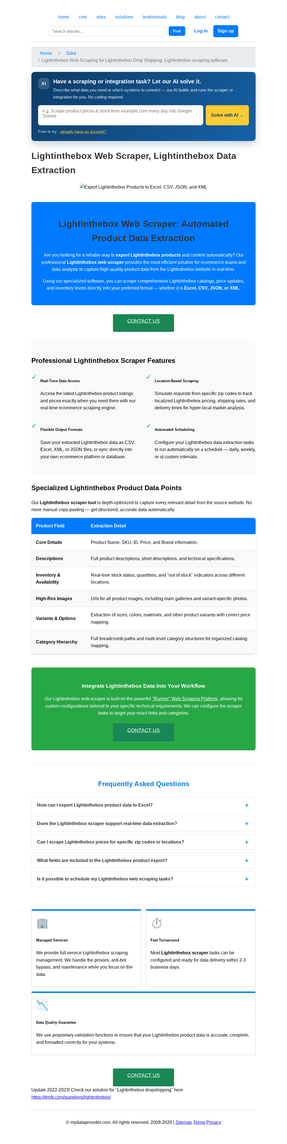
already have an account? (83, 132)
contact (222, 17)
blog (180, 17)
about (199, 17)
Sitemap (183, 1122)
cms (83, 17)
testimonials (154, 17)
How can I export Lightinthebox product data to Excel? (95, 805)
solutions (124, 17)
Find (177, 31)
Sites (71, 53)
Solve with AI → (227, 115)
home (63, 17)
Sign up (225, 31)
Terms (199, 1122)
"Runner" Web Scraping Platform (184, 698)
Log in (201, 31)
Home (46, 53)
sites (101, 17)
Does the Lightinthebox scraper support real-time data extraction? (107, 823)
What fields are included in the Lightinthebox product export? (102, 860)
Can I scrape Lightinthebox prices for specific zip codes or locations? (110, 842)
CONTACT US (143, 321)
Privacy (213, 1122)
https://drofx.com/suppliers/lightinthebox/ (71, 1097)
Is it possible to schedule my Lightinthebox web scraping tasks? (105, 879)
